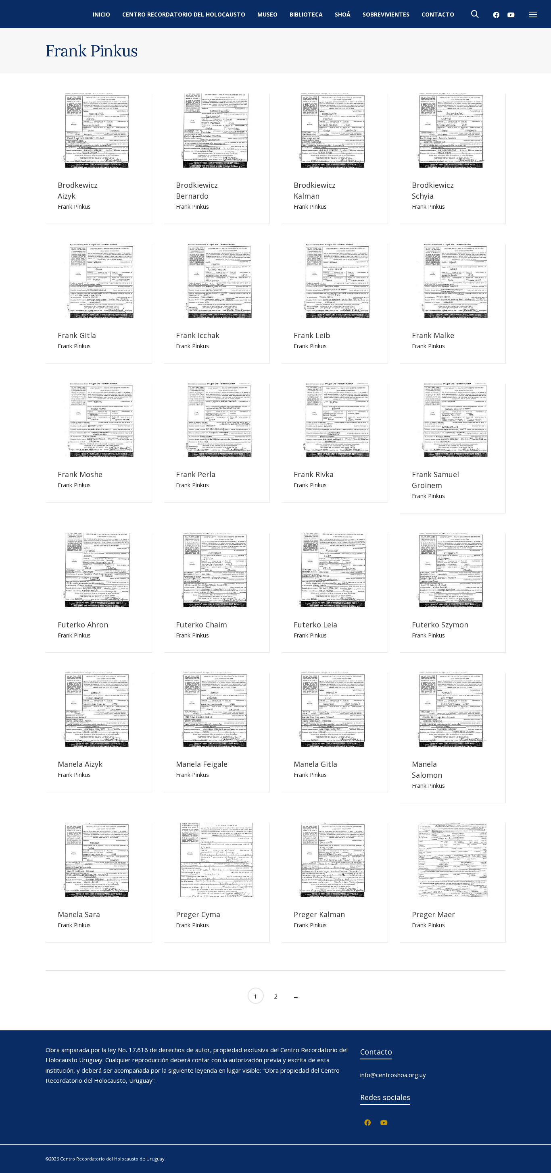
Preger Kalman (319, 914)
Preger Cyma (198, 914)
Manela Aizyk (80, 764)
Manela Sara (79, 914)
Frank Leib (312, 335)
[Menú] (533, 15)
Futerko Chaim (201, 624)
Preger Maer (433, 914)
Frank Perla (195, 474)
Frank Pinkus (74, 206)
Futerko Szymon (440, 624)
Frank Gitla (77, 335)
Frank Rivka (314, 474)
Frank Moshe (80, 474)
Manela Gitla (315, 764)
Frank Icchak (197, 335)
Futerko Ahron (83, 624)
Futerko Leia (315, 624)
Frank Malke (433, 335)
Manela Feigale (201, 764)
